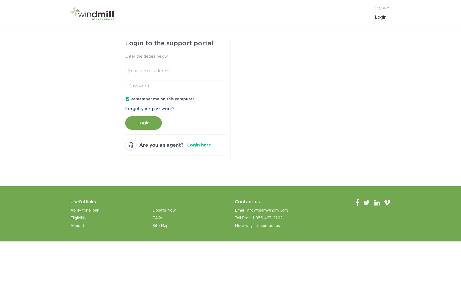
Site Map (161, 226)
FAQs (158, 218)
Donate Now (164, 210)
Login (143, 122)
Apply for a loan (84, 210)
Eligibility (78, 218)
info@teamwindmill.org (267, 210)
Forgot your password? (149, 108)
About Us (79, 226)
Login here (199, 145)
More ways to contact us (257, 226)
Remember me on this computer (162, 99)
